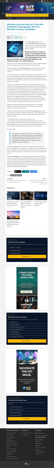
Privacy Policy (38, 453)
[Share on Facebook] (12, 37)
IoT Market (10, 435)
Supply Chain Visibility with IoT (16, 329)
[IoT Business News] (27, 8)
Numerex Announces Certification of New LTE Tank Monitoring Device (16, 180)
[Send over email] (20, 37)
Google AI (34, 171)
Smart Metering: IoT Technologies (16, 336)
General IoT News (11, 433)
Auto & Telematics (12, 448)
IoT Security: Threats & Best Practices (17, 327)
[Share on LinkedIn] (16, 37)
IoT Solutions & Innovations (21, 32)
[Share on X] (8, 37)
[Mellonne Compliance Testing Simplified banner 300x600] (27, 288)
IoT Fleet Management (14, 331)
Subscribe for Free (27, 256)
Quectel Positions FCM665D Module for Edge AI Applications (40, 203)
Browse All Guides (27, 341)
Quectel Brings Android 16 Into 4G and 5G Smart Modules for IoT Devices (12, 203)
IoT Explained (25, 435)
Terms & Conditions (39, 451)
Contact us (37, 449)
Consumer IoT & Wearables (10, 454)
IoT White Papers (40, 433)
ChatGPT (18, 171)
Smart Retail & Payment (13, 458)
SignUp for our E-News (40, 447)
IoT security (13, 175)
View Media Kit (27, 418)
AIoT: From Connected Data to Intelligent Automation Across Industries (22, 18)
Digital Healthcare (12, 456)
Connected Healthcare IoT (14, 334)
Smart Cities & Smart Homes (11, 446)
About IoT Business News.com (39, 440)
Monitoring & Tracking (13, 443)
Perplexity (26, 171)
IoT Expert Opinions (26, 433)
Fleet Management (12, 450)
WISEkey (19, 175)
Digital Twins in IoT (13, 322)
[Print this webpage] (24, 37)
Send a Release (38, 443)
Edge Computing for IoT (14, 324)
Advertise (37, 445)
